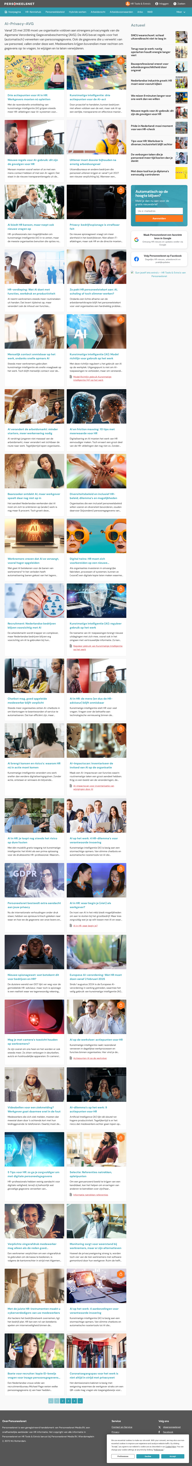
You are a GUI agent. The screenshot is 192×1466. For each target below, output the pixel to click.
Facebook (168, 1432)
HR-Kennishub (33, 11)
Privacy (115, 1432)
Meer (179, 11)
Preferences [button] (158, 1450)
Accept (173, 1456)
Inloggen (164, 3)
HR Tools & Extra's (140, 3)
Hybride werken (77, 11)
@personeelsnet (172, 1427)
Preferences (122, 1456)
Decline (148, 1456)
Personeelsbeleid (55, 11)
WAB (150, 11)
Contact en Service (122, 1427)
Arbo (140, 11)
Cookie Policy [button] (170, 1447)
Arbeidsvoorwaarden (121, 11)
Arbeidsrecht (98, 11)
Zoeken (181, 3)
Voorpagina (14, 11)
